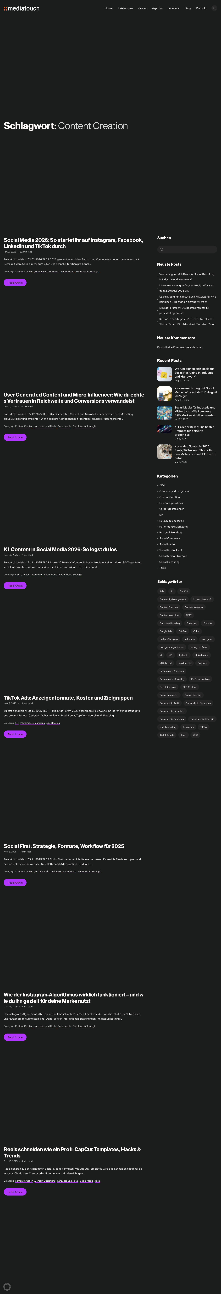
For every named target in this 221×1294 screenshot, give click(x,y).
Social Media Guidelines (172, 711)
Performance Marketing (47, 271)
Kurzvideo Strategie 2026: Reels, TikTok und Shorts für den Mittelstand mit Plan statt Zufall (187, 321)
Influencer (190, 639)
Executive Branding (170, 623)
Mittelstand (165, 663)
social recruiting (168, 727)
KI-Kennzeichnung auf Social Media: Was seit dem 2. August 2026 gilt (186, 288)
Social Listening (193, 695)
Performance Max (200, 679)
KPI (17, 722)
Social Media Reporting (172, 719)
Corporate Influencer (171, 508)
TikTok (203, 727)
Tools (97, 1180)
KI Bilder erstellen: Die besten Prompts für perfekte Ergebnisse (184, 310)
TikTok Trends (167, 735)
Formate (208, 623)
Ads (162, 591)
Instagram (207, 639)
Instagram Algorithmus (171, 647)
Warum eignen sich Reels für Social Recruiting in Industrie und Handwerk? (187, 277)
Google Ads (166, 631)
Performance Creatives (172, 671)
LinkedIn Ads (201, 655)
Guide (196, 631)
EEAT (188, 615)
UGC (195, 735)
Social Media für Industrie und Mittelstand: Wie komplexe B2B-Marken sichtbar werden (187, 299)
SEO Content (189, 687)
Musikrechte (184, 663)
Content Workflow (169, 615)
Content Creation (24, 271)
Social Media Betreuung (198, 703)
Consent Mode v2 (202, 599)
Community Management (174, 491)
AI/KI (17, 574)
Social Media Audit (170, 550)
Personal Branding (170, 532)
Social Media (67, 271)
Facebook (192, 623)
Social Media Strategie (87, 271)
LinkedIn (183, 655)
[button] (7, 1287)
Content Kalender (194, 607)
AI (172, 591)
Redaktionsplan (168, 687)
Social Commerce (169, 538)
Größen (183, 631)
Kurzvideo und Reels (45, 426)
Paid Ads (202, 663)
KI (161, 655)
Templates (188, 727)
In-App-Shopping (169, 639)
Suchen (164, 238)
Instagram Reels (198, 647)
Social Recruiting (169, 562)
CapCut (184, 591)
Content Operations (32, 574)
